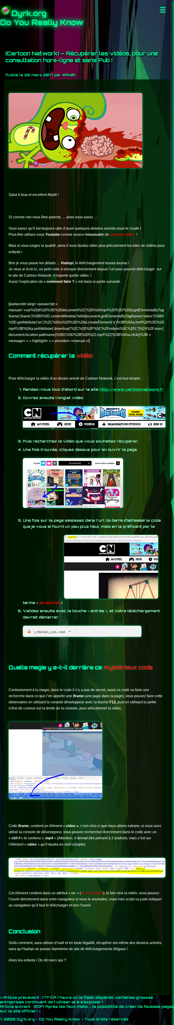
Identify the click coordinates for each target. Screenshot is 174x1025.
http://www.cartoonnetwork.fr (131, 389)
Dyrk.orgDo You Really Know (41, 18)
